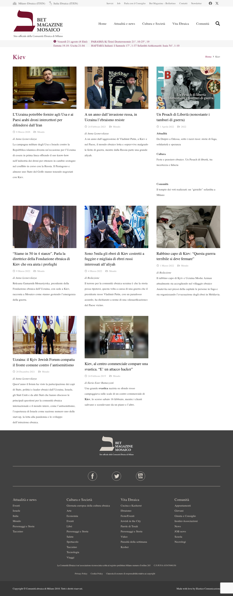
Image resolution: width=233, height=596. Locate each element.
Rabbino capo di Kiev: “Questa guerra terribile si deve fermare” (186, 256)
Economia (72, 516)
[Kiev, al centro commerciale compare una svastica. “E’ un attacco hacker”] (116, 337)
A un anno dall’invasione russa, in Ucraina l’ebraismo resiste (111, 117)
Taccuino (18, 531)
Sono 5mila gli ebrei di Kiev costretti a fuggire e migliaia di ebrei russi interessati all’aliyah (114, 259)
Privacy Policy (81, 573)
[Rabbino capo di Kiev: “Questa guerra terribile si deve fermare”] (188, 227)
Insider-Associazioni (186, 521)
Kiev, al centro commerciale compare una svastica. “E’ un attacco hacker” (116, 366)
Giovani (179, 510)
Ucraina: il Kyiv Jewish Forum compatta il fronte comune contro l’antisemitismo (44, 362)
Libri (69, 526)
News (178, 526)
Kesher (125, 547)
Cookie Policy (97, 573)
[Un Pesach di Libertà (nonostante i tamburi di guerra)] (188, 88)
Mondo (41, 131)
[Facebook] (210, 3)
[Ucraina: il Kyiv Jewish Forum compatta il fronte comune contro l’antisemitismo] (44, 335)
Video (124, 536)
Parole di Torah (129, 526)
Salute (70, 536)
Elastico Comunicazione (208, 588)
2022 (183, 126)
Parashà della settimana (134, 541)
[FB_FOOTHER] (92, 476)
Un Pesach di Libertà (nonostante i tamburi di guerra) (183, 117)
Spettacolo (72, 541)
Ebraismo (126, 510)
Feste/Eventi (127, 516)
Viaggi (70, 557)
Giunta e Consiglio (185, 516)
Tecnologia (73, 552)
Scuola (178, 536)
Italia (15, 516)
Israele (16, 510)
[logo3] (38, 23)
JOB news (180, 531)
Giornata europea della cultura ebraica (88, 505)
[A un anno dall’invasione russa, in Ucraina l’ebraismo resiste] (116, 88)
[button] (217, 23)
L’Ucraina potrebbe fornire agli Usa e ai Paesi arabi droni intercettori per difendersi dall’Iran (43, 119)
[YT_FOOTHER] (140, 476)
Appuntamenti (183, 505)
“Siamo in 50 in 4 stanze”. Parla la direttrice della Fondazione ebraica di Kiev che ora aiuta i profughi (41, 259)
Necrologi (180, 541)
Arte (69, 510)
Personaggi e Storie (24, 526)
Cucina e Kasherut (131, 505)
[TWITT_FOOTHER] (117, 476)
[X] (217, 3)
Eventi (16, 505)
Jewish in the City (131, 521)
